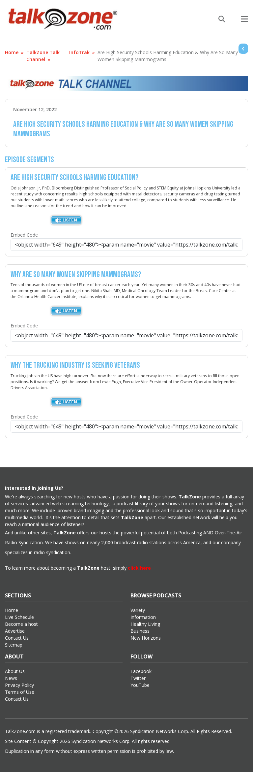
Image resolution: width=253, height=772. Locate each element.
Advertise (15, 631)
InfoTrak (79, 52)
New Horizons (145, 638)
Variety (137, 610)
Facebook (141, 671)
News (11, 678)
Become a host (21, 624)
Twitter (138, 678)
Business (140, 631)
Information (143, 617)
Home (11, 52)
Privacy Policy (19, 685)
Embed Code (24, 235)
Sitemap (13, 645)
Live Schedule (19, 617)
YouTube (140, 685)
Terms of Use (19, 692)
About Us (15, 671)
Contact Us (17, 638)
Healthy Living (145, 624)
